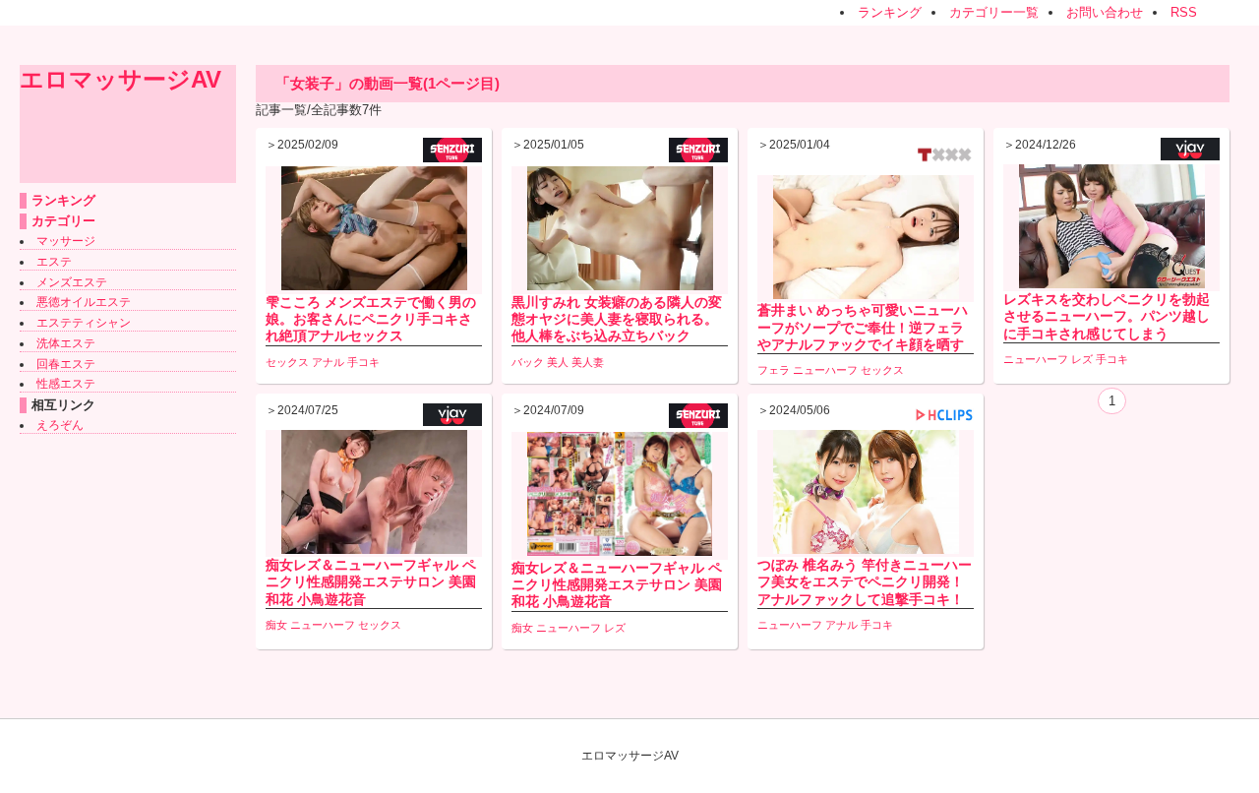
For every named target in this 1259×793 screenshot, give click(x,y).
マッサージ (65, 241)
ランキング (890, 12)
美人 (558, 362)
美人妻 (587, 362)
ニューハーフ (825, 370)
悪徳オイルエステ (83, 302)
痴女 (276, 625)
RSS (1183, 12)
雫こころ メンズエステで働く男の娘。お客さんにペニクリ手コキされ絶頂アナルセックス (371, 318)
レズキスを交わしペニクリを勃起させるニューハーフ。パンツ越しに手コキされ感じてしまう (1106, 315)
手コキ (363, 362)
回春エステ (65, 364)
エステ (54, 262)
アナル (328, 362)
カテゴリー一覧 (994, 12)
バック (527, 362)
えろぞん (60, 425)
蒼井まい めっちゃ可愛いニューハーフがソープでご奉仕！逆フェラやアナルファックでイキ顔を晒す (862, 326)
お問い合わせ (1104, 12)
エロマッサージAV (120, 79)
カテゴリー (63, 221)
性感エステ (65, 384)
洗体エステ (65, 343)
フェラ (773, 370)
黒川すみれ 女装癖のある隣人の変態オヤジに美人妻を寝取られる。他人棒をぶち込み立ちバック (616, 318)
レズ (1082, 359)
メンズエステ (71, 282)
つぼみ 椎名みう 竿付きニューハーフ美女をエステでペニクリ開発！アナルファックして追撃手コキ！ (864, 581)
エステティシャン (83, 323)
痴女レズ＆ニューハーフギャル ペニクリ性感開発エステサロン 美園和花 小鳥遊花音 (371, 581)
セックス (287, 362)
